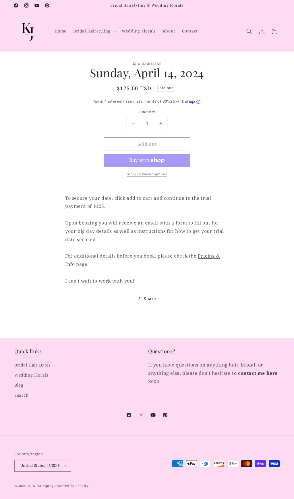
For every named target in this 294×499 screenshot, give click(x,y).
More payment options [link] (147, 174)
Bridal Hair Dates (32, 365)
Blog (18, 385)
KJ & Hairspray (41, 485)
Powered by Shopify (71, 485)
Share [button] (150, 298)
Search (21, 395)
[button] (94, 31)
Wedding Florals (31, 375)
